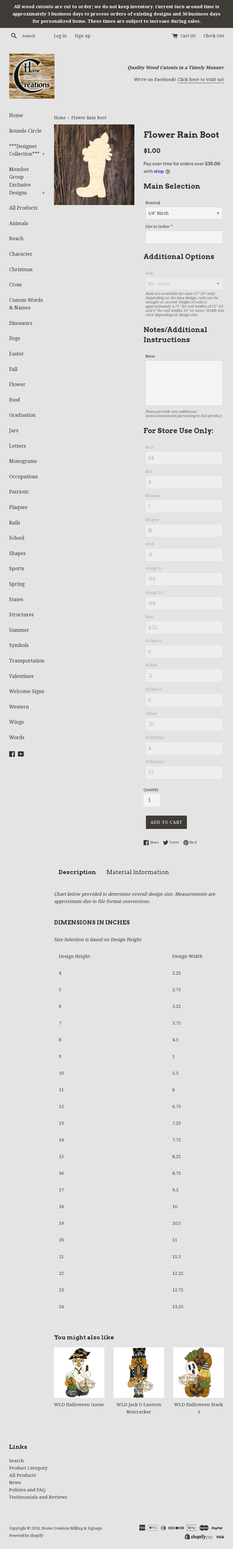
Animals (18, 223)
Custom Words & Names (26, 304)
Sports (16, 568)
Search (16, 1460)
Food (14, 400)
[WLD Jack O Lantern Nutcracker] (138, 1372)
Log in (60, 35)
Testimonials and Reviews (38, 1497)
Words (16, 737)
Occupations (23, 477)
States (16, 599)
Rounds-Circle (25, 131)
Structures (21, 615)
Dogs (14, 338)
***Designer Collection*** (27, 150)
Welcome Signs (26, 691)
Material (152, 203)
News (15, 1482)
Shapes (17, 553)
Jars (13, 430)
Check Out (214, 35)
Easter (16, 354)
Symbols (19, 645)
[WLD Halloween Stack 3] (198, 1372)
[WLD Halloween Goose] (79, 1372)
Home (16, 115)
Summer (19, 630)
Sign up (82, 35)
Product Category (28, 1468)
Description (77, 872)
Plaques (18, 507)
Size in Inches (157, 226)
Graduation (22, 415)
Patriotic (19, 492)
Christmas (20, 269)
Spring (17, 584)
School (16, 538)
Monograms (23, 461)
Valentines (21, 676)
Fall (13, 369)
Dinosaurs (20, 323)
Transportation (26, 661)
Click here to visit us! (200, 79)
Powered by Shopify (26, 1536)
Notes (150, 356)
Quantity (151, 790)
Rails (14, 523)
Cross (15, 285)
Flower (17, 384)
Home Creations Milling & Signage (72, 1528)
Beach (16, 238)
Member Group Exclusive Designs (27, 181)
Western (19, 707)
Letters (17, 446)
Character (20, 254)
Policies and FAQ (27, 1490)
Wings (16, 722)
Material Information (137, 872)
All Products (23, 208)
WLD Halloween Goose (79, 1404)
